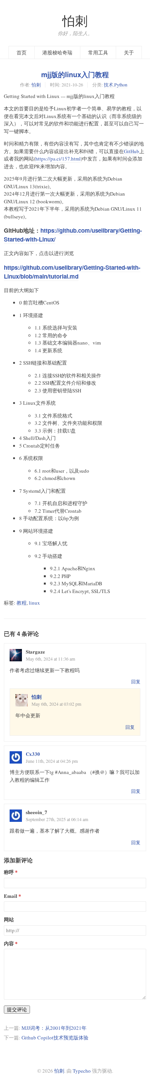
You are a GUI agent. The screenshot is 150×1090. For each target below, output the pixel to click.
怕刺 (75, 20)
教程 (22, 602)
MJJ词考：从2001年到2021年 (54, 1027)
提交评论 (17, 1009)
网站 (9, 920)
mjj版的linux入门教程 (75, 74)
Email (10, 896)
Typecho (82, 1070)
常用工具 (98, 52)
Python (120, 84)
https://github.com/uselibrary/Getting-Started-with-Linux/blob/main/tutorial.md (72, 272)
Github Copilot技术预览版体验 (55, 1037)
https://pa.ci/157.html (58, 158)
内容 (9, 943)
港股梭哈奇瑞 (57, 52)
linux (34, 602)
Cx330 (33, 753)
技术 (108, 84)
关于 (129, 52)
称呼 (9, 872)
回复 (135, 681)
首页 (22, 52)
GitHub (131, 151)
